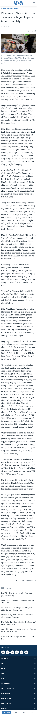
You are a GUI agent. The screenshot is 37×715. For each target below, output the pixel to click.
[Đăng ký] (26, 652)
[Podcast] (21, 652)
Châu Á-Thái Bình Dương (10, 9)
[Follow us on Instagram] (17, 652)
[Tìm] (32, 712)
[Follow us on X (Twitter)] (8, 652)
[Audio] (24, 712)
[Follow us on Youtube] (12, 652)
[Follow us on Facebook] (3, 652)
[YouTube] (16, 712)
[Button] (32, 31)
